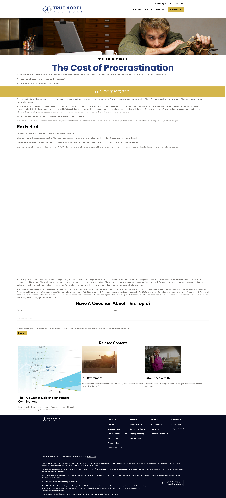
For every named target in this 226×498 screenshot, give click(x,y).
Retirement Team (115, 448)
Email (116, 310)
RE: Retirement (92, 378)
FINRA (104, 469)
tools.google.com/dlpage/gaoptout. (53, 490)
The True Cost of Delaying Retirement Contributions (43, 399)
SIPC (108, 469)
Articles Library (156, 424)
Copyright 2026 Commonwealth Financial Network (76, 494)
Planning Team (114, 438)
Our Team (112, 424)
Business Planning (137, 438)
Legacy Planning (137, 433)
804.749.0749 (91, 457)
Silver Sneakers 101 (158, 378)
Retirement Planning (138, 424)
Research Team (114, 443)
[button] (137, 9)
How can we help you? (26, 319)
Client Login (160, 3)
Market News (155, 429)
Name (19, 310)
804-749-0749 (177, 3)
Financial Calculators (159, 433)
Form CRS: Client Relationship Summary (59, 481)
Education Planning (138, 429)
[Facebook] (182, 456)
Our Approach (114, 429)
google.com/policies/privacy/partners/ (91, 488)
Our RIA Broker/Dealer (117, 433)
